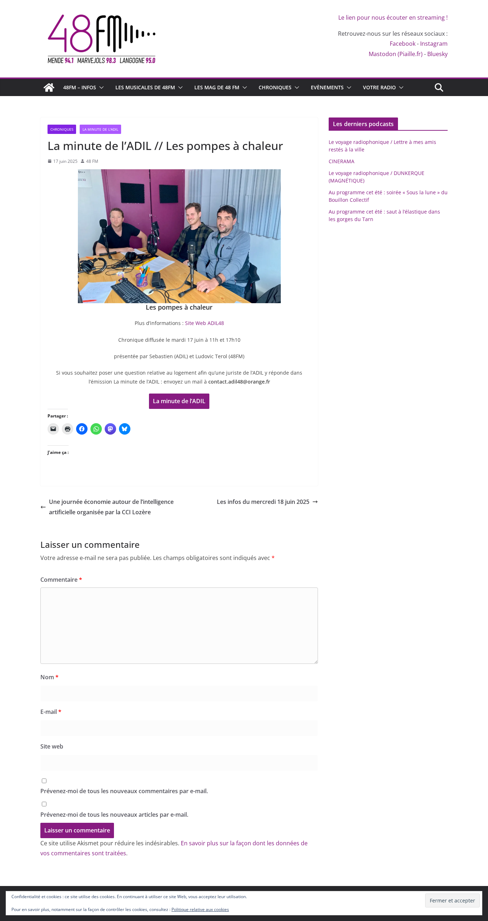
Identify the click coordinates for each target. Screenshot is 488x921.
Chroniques (275, 87)
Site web (51, 746)
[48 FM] (49, 87)
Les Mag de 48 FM (216, 87)
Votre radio (379, 87)
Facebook (402, 43)
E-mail (50, 712)
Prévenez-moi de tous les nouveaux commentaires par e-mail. (124, 791)
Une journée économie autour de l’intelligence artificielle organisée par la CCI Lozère (111, 507)
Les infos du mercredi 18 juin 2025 (263, 502)
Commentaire (61, 580)
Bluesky (437, 54)
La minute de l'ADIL (100, 129)
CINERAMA (341, 161)
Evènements (327, 87)
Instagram (434, 43)
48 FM (92, 161)
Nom (49, 677)
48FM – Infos (79, 87)
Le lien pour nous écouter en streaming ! (393, 17)
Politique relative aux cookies (200, 909)
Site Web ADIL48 (204, 323)
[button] (100, 87)
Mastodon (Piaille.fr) (396, 54)
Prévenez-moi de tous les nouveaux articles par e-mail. (114, 815)
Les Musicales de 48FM (145, 87)
